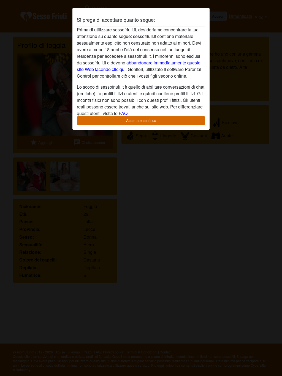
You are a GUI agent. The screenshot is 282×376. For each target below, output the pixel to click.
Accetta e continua (141, 120)
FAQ (123, 113)
